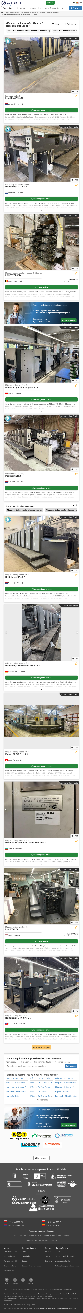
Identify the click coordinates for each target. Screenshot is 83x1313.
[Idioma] (77, 3)
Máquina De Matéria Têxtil (66, 1082)
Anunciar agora (68, 320)
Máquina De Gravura (38, 1091)
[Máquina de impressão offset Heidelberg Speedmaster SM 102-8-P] (41, 632)
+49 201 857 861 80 (16, 1225)
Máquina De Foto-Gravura (41, 1087)
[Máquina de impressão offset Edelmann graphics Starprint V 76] (41, 354)
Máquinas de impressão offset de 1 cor (62, 510)
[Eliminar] (49, 31)
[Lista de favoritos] (74, 3)
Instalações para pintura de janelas (42, 1235)
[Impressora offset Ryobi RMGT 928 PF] (41, 65)
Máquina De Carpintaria (40, 1078)
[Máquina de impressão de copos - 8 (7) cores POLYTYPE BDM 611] (41, 242)
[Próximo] (77, 65)
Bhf (59, 1235)
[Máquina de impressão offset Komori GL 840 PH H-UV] (41, 721)
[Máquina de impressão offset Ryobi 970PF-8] (41, 896)
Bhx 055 (54, 1241)
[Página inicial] (2, 13)
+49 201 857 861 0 (53, 1222)
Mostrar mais (42, 1100)
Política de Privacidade (47, 1308)
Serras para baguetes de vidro (37, 1241)
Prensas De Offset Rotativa (66, 1096)
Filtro (56, 24)
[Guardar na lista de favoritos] (76, 96)
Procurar (76, 8)
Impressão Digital (13, 1096)
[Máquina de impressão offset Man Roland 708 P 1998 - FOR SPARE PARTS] (41, 810)
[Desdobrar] (41, 121)
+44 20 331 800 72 (15, 1222)
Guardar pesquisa (42, 1047)
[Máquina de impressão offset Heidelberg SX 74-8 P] (41, 544)
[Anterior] (6, 65)
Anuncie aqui (42, 1158)
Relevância (71, 24)
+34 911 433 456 (52, 1225)
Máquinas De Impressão (65, 1087)
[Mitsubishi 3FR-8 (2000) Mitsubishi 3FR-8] (41, 443)
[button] (81, 3)
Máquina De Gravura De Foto (42, 1096)
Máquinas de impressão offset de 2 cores (24, 510)
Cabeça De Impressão (14, 1078)
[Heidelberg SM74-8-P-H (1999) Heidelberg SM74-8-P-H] (41, 154)
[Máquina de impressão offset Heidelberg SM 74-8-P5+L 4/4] (41, 985)
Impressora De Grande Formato (19, 1087)
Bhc (15, 1235)
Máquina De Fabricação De (41, 1082)
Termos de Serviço (64, 1308)
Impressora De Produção (16, 1091)
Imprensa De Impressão (15, 1082)
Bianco (66, 1235)
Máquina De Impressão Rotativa (68, 1078)
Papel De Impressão (63, 1091)
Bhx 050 (23, 1235)
